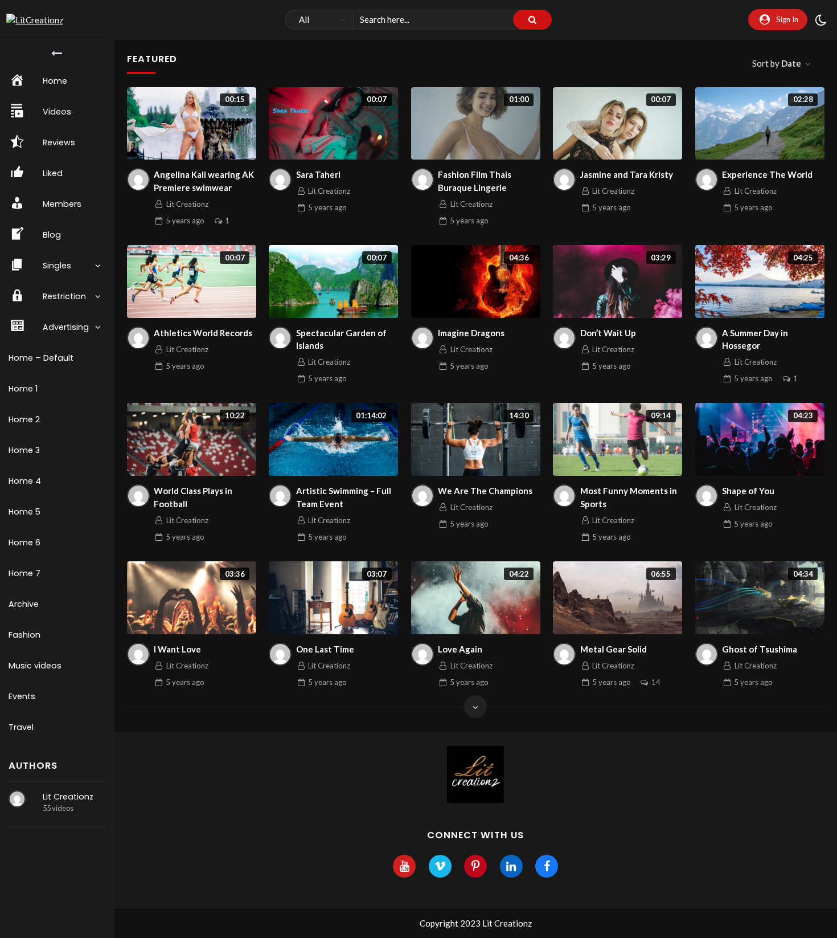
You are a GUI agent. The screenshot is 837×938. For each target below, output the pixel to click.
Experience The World (767, 174)
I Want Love (177, 649)
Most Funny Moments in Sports (628, 497)
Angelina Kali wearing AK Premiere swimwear (204, 181)
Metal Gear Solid (613, 649)
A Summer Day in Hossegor (755, 339)
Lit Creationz (68, 796)
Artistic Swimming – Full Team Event (343, 497)
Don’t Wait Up (608, 333)
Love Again (460, 649)
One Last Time (325, 649)
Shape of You (748, 491)
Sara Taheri (318, 174)
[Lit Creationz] (17, 799)
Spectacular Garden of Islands (341, 339)
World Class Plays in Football (193, 497)
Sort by (776, 63)
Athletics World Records (203, 333)
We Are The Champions (485, 491)
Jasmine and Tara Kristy (626, 174)
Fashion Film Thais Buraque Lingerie (474, 181)
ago (185, 220)
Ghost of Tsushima (759, 649)
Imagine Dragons (471, 333)
